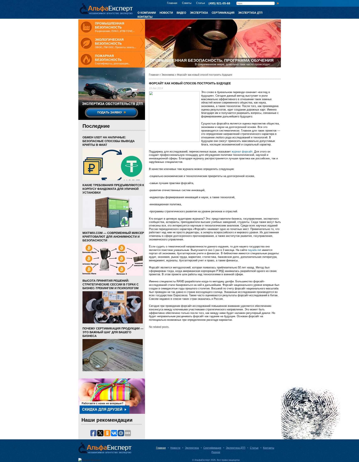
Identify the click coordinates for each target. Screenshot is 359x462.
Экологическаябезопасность (109, 41)
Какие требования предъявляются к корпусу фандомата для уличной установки (113, 188)
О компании (147, 12)
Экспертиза (199, 12)
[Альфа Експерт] (105, 9)
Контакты (145, 16)
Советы (186, 3)
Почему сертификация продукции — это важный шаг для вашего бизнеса (112, 332)
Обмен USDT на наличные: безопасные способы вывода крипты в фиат (108, 141)
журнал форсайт (242, 151)
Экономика (167, 74)
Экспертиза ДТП (250, 12)
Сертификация (223, 12)
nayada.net (254, 250)
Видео (181, 12)
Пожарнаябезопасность (108, 57)
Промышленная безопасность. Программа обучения (212, 60)
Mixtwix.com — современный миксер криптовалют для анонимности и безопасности (113, 236)
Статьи (200, 3)
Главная (172, 3)
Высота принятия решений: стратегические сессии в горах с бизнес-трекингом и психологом (110, 284)
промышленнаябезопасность (109, 25)
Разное (215, 452)
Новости (166, 12)
